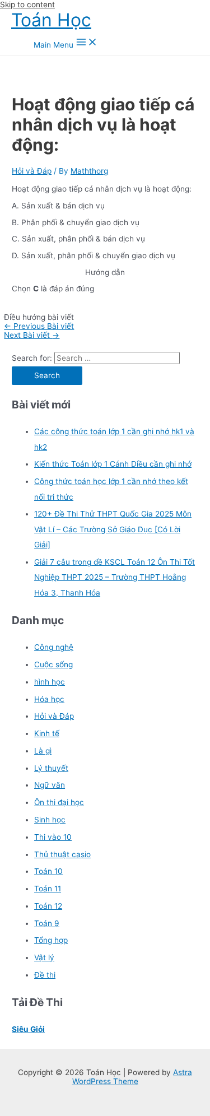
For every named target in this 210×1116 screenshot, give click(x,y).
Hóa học (49, 699)
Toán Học (51, 20)
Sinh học (50, 819)
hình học (49, 681)
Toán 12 (48, 905)
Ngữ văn (49, 784)
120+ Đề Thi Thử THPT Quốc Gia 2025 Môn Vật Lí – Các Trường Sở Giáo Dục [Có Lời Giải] (113, 529)
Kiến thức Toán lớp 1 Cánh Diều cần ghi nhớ (113, 463)
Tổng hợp (51, 940)
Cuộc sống (53, 664)
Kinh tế (46, 733)
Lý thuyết (51, 768)
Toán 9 (46, 923)
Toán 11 (47, 888)
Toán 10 (48, 871)
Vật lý (44, 957)
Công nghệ (53, 647)
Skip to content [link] (27, 4)
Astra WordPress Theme (132, 1077)
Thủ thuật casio (62, 854)
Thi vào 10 (53, 837)
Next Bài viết (31, 335)
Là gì (43, 750)
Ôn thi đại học (59, 802)
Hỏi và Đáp (32, 170)
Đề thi (44, 974)
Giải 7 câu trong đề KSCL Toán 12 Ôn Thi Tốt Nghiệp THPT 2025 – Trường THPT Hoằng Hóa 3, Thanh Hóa (114, 577)
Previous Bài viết (39, 326)
